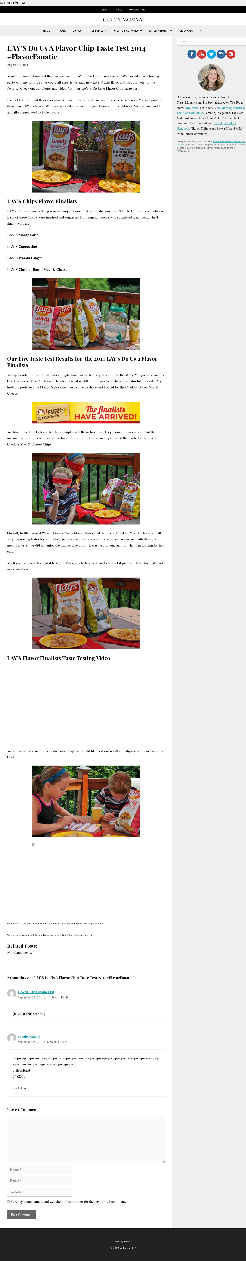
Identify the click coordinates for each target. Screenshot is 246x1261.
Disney (77, 30)
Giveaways (186, 30)
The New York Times (190, 113)
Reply (65, 997)
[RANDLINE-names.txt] (37, 992)
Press (119, 9)
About (104, 9)
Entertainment (159, 30)
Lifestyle (97, 30)
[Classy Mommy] (123, 19)
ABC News (191, 108)
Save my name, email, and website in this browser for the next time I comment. (68, 1201)
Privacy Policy (123, 1241)
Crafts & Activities (126, 30)
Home (46, 30)
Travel (61, 30)
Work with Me (137, 9)
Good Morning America (229, 108)
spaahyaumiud (29, 1036)
